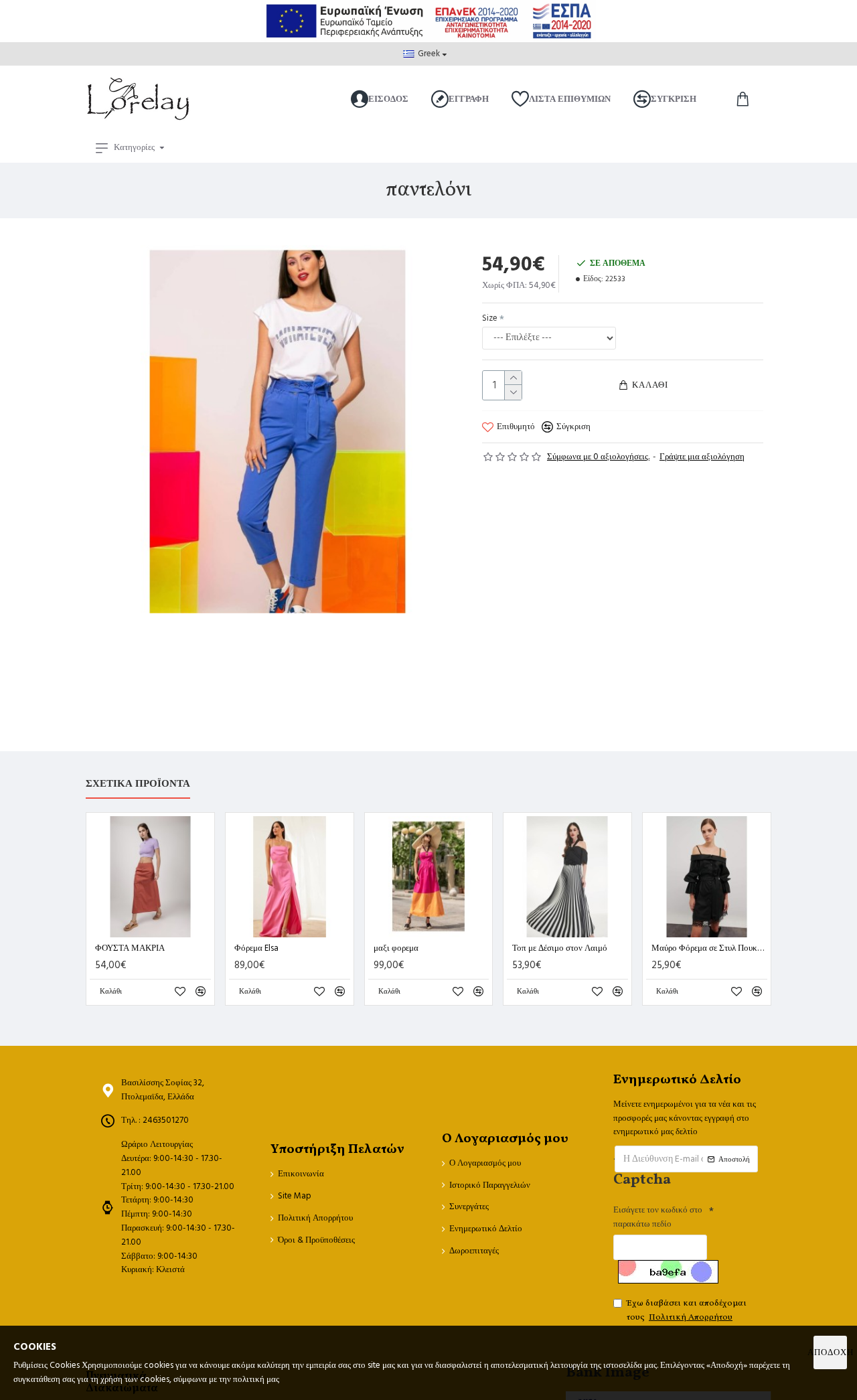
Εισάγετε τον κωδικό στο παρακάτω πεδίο (657, 1217)
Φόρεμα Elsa (256, 948)
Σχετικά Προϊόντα (138, 784)
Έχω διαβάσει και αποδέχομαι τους (687, 1311)
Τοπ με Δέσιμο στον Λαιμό (559, 948)
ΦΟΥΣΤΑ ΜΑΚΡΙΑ (130, 948)
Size (489, 318)
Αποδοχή (830, 1352)
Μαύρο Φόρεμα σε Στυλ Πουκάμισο (709, 948)
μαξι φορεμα (396, 948)
